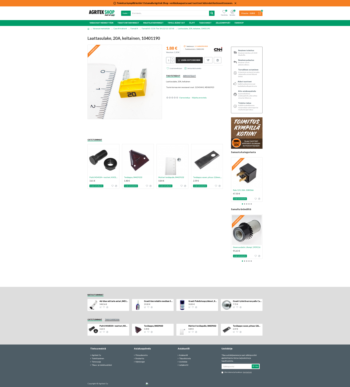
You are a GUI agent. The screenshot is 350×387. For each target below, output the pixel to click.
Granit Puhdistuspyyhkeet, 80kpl (202, 301)
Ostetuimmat (95, 140)
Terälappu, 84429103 (133, 177)
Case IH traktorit (120, 28)
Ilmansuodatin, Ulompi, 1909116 (246, 247)
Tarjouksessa (112, 319)
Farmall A (134, 28)
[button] (242, 203)
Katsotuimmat (95, 295)
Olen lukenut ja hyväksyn (238, 372)
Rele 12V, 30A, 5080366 (243, 190)
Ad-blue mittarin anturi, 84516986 (114, 301)
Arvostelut (189, 76)
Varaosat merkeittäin (101, 28)
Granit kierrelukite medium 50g (158, 301)
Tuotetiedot (173, 76)
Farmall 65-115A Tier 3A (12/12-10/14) (158, 28)
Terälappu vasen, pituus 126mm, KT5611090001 (207, 177)
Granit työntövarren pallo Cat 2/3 (247, 301)
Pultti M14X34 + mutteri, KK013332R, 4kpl (104, 177)
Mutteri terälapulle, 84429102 (171, 177)
